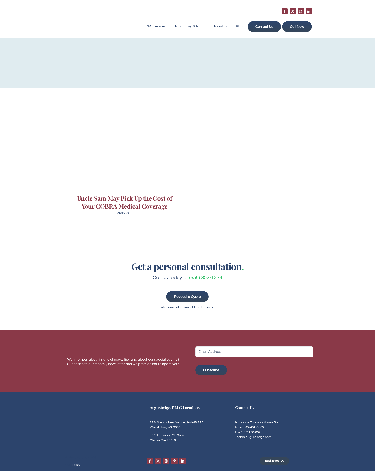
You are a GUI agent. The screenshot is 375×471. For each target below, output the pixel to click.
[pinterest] (174, 461)
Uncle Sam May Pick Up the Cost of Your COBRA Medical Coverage (124, 202)
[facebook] (285, 11)
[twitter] (293, 11)
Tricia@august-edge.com (253, 437)
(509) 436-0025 (251, 432)
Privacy (75, 464)
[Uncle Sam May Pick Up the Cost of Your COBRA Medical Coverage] (124, 146)
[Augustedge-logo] (82, 12)
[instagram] (301, 11)
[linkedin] (309, 11)
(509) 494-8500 (253, 427)
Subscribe (211, 370)
